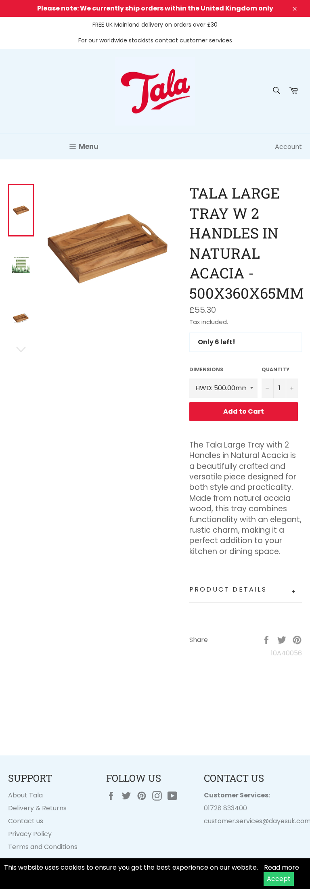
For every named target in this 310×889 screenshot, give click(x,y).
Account (288, 146)
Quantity (275, 369)
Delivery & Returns (37, 808)
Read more (281, 867)
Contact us (25, 821)
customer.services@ (236, 821)
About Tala (25, 795)
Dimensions (206, 369)
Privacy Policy (30, 834)
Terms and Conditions (43, 846)
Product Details (243, 590)
